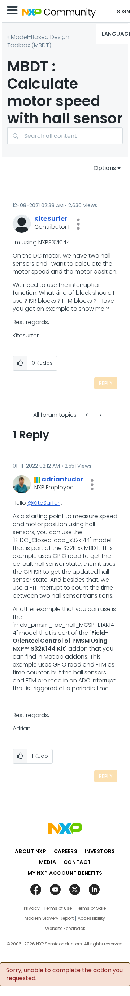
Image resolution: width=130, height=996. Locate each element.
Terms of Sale (91, 908)
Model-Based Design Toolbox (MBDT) (38, 41)
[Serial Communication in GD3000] (87, 414)
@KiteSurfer (43, 503)
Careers (66, 851)
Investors (99, 851)
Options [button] (105, 168)
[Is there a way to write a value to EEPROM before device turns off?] (100, 414)
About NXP (30, 851)
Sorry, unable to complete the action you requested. (64, 974)
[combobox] (65, 135)
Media (47, 862)
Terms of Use (58, 908)
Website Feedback (65, 928)
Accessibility (91, 918)
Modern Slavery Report (49, 918)
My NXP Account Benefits (65, 873)
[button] (78, 224)
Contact (77, 862)
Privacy (32, 908)
